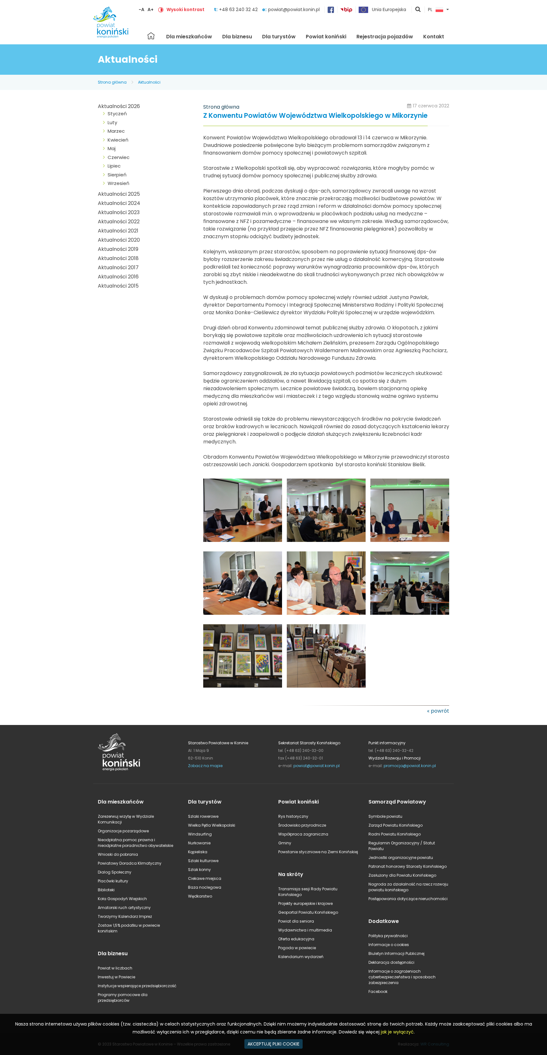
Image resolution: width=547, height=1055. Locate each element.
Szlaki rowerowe (203, 816)
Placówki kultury (113, 881)
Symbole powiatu (385, 816)
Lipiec (114, 165)
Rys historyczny (293, 816)
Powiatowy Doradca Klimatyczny (129, 863)
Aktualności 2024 (119, 203)
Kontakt (433, 36)
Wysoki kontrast (185, 9)
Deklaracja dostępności (391, 962)
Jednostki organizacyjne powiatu (400, 857)
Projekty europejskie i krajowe (305, 903)
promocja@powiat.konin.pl (410, 765)
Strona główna (151, 35)
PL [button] (430, 10)
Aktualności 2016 (118, 276)
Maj (112, 148)
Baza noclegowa (204, 887)
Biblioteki (106, 890)
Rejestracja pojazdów (384, 36)
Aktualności (149, 82)
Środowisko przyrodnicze (302, 825)
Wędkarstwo (200, 896)
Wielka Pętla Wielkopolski (211, 825)
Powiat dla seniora (296, 921)
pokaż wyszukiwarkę (418, 10)
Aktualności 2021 (118, 230)
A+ (151, 9)
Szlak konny (199, 869)
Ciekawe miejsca (204, 878)
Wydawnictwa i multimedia (305, 930)
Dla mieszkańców (189, 36)
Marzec (116, 131)
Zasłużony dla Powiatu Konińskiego (402, 875)
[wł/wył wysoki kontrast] (160, 9)
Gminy (284, 843)
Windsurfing (200, 834)
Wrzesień (118, 183)
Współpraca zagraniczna (303, 834)
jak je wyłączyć (397, 1032)
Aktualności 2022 (119, 221)
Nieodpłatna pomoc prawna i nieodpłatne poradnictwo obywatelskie (135, 842)
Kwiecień (118, 140)
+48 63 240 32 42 (239, 9)
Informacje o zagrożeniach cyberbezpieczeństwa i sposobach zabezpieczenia (402, 977)
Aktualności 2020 (119, 240)
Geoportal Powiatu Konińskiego (308, 912)
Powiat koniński (326, 36)
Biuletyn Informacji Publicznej (396, 953)
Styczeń (117, 113)
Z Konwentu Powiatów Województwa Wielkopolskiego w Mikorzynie (315, 115)
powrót (440, 711)
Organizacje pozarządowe (123, 831)
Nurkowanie (199, 843)
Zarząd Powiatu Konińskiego (395, 825)
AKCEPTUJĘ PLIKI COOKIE (273, 1044)
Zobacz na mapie (205, 765)
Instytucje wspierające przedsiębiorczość (137, 985)
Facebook (377, 991)
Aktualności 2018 (118, 258)
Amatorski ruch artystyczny (124, 907)
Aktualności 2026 (119, 106)
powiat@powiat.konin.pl (294, 9)
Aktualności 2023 (119, 212)
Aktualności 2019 (118, 249)
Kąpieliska (197, 852)
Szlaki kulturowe (203, 860)
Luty (112, 122)
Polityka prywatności (388, 935)
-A (141, 9)
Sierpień (117, 174)
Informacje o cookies (388, 944)
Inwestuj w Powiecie (116, 977)
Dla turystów (279, 36)
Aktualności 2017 (118, 267)
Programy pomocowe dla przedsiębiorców (123, 997)
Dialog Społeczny (114, 872)
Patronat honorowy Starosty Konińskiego (407, 866)
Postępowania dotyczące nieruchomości (408, 898)
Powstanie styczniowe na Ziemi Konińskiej (318, 852)
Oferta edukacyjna (296, 939)
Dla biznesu (237, 36)
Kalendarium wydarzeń (301, 956)
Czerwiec (118, 157)
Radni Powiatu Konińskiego (394, 834)
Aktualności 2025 (119, 194)
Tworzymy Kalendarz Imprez (125, 916)
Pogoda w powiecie (297, 947)
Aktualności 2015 (118, 285)
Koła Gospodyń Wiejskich (122, 898)
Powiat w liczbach (115, 968)
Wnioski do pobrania (118, 854)
